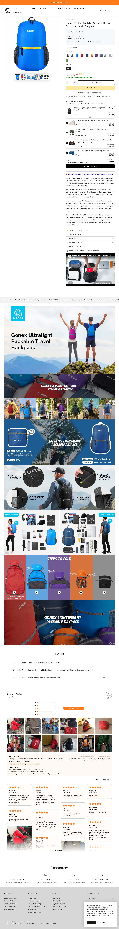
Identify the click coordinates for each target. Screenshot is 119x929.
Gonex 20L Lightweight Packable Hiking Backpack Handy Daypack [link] (93, 109)
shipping (76, 77)
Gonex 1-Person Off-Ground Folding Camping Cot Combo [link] (92, 130)
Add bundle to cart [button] (90, 166)
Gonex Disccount (10, 909)
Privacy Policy (9, 901)
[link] (69, 111)
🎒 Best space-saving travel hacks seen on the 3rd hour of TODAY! (90, 174)
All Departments (10, 906)
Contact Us (32, 898)
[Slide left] (5, 2)
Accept (91, 922)
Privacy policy (19, 923)
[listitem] (15, 726)
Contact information (51, 923)
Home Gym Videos (34, 912)
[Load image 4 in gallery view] (35, 77)
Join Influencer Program (36, 906)
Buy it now (90, 87)
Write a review (73, 708)
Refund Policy (57, 909)
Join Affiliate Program (36, 904)
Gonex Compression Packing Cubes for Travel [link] (91, 121)
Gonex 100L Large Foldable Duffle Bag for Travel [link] (92, 151)
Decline (102, 922)
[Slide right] (113, 2)
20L (68, 68)
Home (67, 19)
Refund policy (10, 923)
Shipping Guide (57, 901)
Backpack (72, 19)
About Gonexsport (10, 898)
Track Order (56, 898)
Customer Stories (34, 901)
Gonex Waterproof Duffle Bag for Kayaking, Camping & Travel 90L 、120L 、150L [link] (94, 141)
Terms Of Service (10, 904)
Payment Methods (58, 904)
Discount (68, 77)
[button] (101, 10)
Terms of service (29, 923)
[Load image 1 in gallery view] (17, 77)
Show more (58, 850)
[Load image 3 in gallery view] (29, 77)
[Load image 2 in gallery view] (23, 77)
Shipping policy (40, 923)
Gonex (14, 921)
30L (74, 68)
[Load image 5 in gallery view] (40, 77)
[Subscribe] (114, 899)
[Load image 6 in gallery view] (46, 77)
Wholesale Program (59, 906)
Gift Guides (32, 909)
